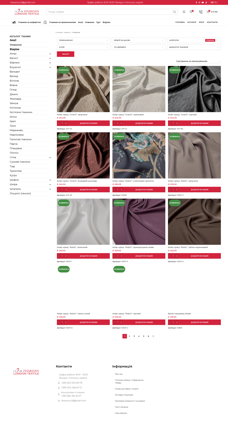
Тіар (12, 166)
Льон (13, 125)
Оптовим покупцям (124, 395)
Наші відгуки (121, 413)
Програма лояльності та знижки (130, 401)
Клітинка (15, 107)
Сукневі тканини (20, 161)
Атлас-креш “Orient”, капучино (72, 114)
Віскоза (14, 80)
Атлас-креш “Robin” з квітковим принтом (133, 181)
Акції (13, 40)
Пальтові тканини (21, 139)
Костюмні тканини (21, 112)
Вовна (13, 85)
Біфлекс (15, 62)
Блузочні (15, 67)
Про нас (119, 374)
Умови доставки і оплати (126, 389)
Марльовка (17, 134)
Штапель (15, 189)
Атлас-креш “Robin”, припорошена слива (133, 247)
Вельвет (15, 71)
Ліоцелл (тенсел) (20, 193)
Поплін (14, 152)
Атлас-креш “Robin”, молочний (72, 247)
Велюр (14, 76)
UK (212, 2)
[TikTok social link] (206, 2)
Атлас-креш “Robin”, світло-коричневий (188, 247)
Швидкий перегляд (107, 70)
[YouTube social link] (203, 2)
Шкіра (13, 184)
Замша (14, 103)
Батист (14, 58)
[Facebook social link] (196, 2)
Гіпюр (13, 89)
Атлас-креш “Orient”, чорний (182, 114)
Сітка (13, 157)
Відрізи (14, 49)
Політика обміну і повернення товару (129, 381)
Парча (14, 143)
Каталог (67, 32)
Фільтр (65, 54)
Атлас (13, 53)
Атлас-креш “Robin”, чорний (126, 313)
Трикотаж (16, 170)
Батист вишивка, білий (179, 313)
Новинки (16, 44)
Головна (59, 32)
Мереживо (16, 130)
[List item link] (82, 383)
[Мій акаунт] (184, 12)
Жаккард (15, 98)
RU (216, 2)
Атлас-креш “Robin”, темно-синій (73, 313)
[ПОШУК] (174, 12)
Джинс (14, 94)
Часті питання (121, 407)
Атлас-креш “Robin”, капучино (183, 181)
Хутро (13, 175)
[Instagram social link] (199, 2)
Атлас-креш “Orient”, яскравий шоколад (77, 181)
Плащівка (16, 148)
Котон (13, 116)
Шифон (14, 179)
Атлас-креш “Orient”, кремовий (128, 114)
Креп (13, 121)
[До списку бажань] (107, 76)
